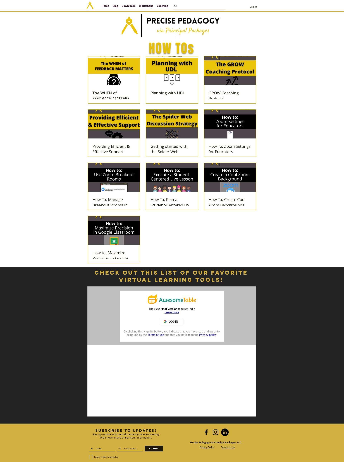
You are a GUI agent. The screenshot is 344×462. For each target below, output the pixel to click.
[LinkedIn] (225, 432)
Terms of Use (228, 447)
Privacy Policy (207, 447)
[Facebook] (206, 432)
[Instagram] (215, 432)
